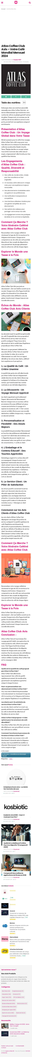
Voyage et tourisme (9, 1016)
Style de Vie (20, 1013)
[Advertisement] (16, 27)
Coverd (12, 911)
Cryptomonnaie (17, 991)
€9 (12, 898)
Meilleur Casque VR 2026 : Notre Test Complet (19, 1025)
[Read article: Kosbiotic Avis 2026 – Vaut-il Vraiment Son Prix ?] (16, 807)
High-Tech (6, 997)
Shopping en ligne (9, 1009)
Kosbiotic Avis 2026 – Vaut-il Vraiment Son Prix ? (14, 816)
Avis (11, 759)
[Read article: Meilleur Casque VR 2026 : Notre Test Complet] (4, 1026)
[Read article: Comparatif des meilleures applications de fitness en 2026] (16, 865)
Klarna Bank (14, 937)
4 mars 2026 (7, 793)
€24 (24, 956)
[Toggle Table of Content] (23, 102)
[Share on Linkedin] (26, 96)
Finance (16, 994)
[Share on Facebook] (6, 96)
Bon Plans (6, 991)
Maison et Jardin (8, 1000)
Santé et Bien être (11, 9)
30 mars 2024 (7, 62)
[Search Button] (30, 2)
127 (14, 851)
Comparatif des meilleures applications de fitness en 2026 (15, 874)
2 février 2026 (8, 851)
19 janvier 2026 (8, 879)
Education (6, 994)
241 (13, 821)
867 (14, 793)
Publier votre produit (7, 1046)
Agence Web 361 (9, 1051)
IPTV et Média (19, 997)
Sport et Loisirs (8, 1013)
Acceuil (3, 9)
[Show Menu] (2, 2)
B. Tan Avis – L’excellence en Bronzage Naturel (14, 755)
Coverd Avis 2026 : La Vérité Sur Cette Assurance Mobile (19, 1033)
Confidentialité (20, 1046)
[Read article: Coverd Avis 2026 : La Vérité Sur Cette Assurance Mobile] (4, 1033)
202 (15, 879)
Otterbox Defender (16, 949)
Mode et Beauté (8, 1003)
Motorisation (22, 1003)
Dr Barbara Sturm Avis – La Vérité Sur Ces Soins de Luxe (16, 788)
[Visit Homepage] (15, 3)
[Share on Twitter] (16, 96)
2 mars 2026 (7, 821)
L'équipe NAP (17, 60)
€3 (27, 917)
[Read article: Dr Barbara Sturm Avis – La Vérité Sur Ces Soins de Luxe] (16, 779)
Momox (12, 923)
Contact (3, 1048)
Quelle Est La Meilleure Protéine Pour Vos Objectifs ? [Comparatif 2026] (16, 845)
